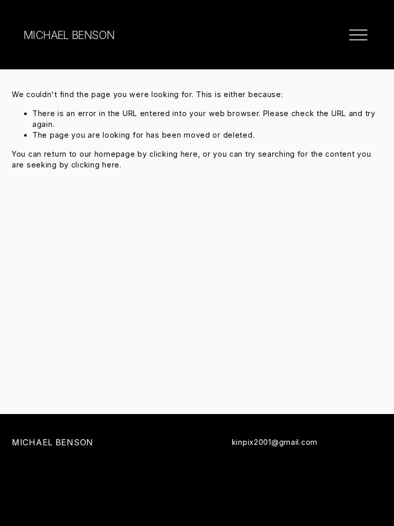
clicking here (173, 153)
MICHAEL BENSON (69, 35)
